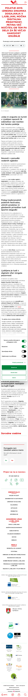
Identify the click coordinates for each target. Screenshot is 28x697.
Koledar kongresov (14, 533)
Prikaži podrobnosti (17, 362)
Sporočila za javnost (14, 548)
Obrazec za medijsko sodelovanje (14, 554)
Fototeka (14, 551)
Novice (14, 537)
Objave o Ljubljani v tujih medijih (14, 568)
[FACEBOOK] (11, 480)
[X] (11, 484)
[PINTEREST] (17, 484)
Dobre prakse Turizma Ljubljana (14, 560)
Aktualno (14, 508)
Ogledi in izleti (14, 495)
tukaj (19, 306)
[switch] (24, 346)
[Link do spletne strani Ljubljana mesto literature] (14, 635)
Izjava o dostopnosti (20, 685)
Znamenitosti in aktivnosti (14, 498)
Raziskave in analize (14, 557)
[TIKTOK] (6, 480)
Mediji (14, 545)
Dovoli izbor (14, 372)
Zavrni (14, 377)
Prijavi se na (14, 472)
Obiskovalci (14, 492)
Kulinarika (14, 504)
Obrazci (14, 540)
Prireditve (14, 511)
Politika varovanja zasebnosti (13, 689)
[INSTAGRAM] (16, 480)
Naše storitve (14, 530)
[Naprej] (24, 102)
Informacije (14, 514)
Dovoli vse (14, 367)
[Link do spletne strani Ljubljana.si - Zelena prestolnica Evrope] (14, 626)
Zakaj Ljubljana (14, 524)
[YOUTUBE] (22, 480)
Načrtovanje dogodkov (14, 527)
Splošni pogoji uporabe (14, 687)
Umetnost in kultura (14, 501)
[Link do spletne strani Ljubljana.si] (14, 611)
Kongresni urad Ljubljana (14, 520)
